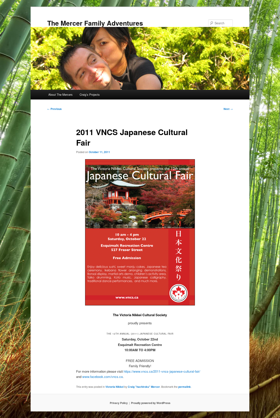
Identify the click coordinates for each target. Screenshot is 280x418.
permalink (184, 387)
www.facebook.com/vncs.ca (102, 376)
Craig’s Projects (90, 94)
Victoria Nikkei (114, 387)
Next (228, 109)
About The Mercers (60, 94)
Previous (54, 109)
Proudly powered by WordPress (150, 403)
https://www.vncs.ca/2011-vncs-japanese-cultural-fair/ (162, 371)
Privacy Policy (119, 403)
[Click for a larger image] (140, 304)
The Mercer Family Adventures (95, 23)
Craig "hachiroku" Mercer (144, 387)
